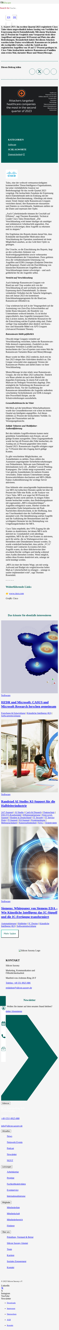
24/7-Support (7, 812)
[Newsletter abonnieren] (3, 1049)
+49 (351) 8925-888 (10, 1118)
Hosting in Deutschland (20, 817)
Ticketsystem (51, 823)
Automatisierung (8, 923)
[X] (2, 1288)
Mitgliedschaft (13, 1213)
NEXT (10, 1160)
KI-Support (24, 820)
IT (24, 154)
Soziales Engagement (16, 1261)
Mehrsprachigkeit (9, 823)
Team (9, 1249)
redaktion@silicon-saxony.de (19, 988)
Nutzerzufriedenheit (28, 823)
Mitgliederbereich (15, 1219)
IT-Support (12, 820)
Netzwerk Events (14, 1142)
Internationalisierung (16, 1196)
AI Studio (19, 812)
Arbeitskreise (13, 1172)
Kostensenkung (38, 820)
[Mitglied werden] (3, 1008)
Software (12, 144)
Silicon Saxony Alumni (17, 1243)
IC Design (33, 923)
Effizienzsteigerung (31, 815)
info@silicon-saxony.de (11, 1126)
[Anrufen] (3, 1036)
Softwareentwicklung (10, 716)
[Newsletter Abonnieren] (29, 1058)
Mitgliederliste (13, 1207)
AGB (9, 1320)
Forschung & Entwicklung (13, 713)
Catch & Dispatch (33, 812)
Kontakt (10, 1267)
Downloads (11, 1303)
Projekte (10, 1178)
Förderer (11, 1225)
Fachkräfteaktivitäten (16, 1184)
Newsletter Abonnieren (11, 1011)
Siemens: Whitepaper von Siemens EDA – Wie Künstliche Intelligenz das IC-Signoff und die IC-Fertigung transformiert (29, 912)
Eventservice (12, 1190)
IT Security (38, 817)
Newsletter (12, 1154)
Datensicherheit (15, 154)
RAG (40, 823)
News (9, 1136)
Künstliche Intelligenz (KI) (39, 713)
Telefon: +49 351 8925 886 (18, 983)
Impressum (11, 1308)
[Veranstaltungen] (3, 1024)
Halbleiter (22, 923)
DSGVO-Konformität (11, 815)
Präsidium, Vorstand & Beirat (20, 1237)
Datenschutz (48, 812)
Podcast (10, 1148)
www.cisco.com (16, 593)
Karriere (10, 1255)
